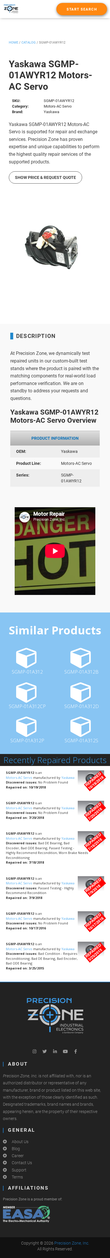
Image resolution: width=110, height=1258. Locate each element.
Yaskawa (68, 777)
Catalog (28, 42)
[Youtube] (65, 1051)
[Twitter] (44, 1051)
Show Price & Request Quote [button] (45, 177)
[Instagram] (34, 1051)
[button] (81, 9)
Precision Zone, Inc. (71, 1243)
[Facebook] (75, 1051)
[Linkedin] (55, 1051)
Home (13, 42)
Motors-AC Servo (19, 777)
